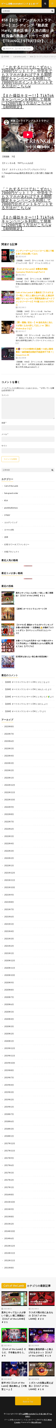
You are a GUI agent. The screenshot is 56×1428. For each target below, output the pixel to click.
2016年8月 (9, 1194)
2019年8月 (9, 1070)
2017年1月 (9, 1187)
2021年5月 (9, 924)
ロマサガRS (9, 530)
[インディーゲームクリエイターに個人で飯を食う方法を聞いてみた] (7, 255)
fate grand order (11, 493)
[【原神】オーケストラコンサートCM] (7, 613)
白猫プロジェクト (11, 551)
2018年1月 (9, 1136)
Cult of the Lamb (24, 48)
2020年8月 (9, 990)
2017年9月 (9, 1158)
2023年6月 (9, 741)
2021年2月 (9, 946)
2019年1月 (9, 1107)
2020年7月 (9, 997)
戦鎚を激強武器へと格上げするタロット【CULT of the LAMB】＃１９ (41, 1352)
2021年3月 (9, 938)
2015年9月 (9, 1209)
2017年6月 (9, 1165)
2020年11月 (9, 968)
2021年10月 (9, 887)
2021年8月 (9, 902)
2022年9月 (9, 807)
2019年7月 (9, 1077)
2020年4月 (9, 1019)
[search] (52, 11)
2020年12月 (9, 960)
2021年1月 (9, 953)
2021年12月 (9, 873)
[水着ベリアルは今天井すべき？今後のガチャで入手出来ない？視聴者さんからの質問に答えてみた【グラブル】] (7, 645)
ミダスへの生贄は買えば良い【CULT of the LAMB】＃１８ (41, 1385)
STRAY (7, 515)
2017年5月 (9, 1173)
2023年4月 (9, 756)
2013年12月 (9, 1246)
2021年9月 (9, 895)
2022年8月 (9, 814)
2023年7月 (9, 734)
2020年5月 (9, 1012)
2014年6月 (9, 1238)
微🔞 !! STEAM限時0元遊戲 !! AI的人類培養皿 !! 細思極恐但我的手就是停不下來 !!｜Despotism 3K (35, 352)
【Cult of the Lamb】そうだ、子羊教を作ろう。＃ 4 (13, 1352)
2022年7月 (9, 821)
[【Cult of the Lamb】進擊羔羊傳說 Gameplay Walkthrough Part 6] (7, 273)
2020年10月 (9, 975)
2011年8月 (9, 1268)
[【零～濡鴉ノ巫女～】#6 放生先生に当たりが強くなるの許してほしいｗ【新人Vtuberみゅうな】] (7, 327)
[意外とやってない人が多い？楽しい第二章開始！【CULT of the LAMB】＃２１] (7, 598)
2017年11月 (9, 1150)
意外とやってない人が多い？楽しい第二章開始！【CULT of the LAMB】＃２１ (13, 1317)
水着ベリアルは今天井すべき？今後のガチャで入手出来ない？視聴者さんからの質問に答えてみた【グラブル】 (34, 643)
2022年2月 (9, 858)
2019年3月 (9, 1092)
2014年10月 (9, 1231)
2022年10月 (9, 799)
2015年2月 (9, 1224)
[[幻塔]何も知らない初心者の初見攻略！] (7, 661)
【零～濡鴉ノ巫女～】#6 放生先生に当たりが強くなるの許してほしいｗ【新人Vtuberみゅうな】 (34, 325)
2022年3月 (9, 851)
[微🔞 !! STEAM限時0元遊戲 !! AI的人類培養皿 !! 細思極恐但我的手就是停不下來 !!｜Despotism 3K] (7, 353)
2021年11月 (9, 880)
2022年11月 (9, 792)
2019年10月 (9, 1063)
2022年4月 (9, 843)
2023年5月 (9, 748)
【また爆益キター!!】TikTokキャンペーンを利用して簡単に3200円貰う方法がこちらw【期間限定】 (27, 101)
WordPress (36, 1422)
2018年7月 (9, 1114)
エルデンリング (10, 522)
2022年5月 (9, 836)
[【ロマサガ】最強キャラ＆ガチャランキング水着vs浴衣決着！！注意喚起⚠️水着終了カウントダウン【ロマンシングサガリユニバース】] (7, 629)
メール (4, 434)
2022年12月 (9, 785)
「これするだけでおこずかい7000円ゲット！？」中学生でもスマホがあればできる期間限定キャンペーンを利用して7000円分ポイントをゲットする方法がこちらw (27, 76)
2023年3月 (9, 763)
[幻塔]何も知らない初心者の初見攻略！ (32, 656)
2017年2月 (9, 1180)
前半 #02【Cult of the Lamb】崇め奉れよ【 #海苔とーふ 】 (14, 1385)
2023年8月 (9, 726)
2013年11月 (9, 1253)
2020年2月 (9, 1033)
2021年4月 (9, 931)
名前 (3, 423)
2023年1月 (9, 778)
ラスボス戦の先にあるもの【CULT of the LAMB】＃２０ (41, 1315)
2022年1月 (9, 865)
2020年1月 (9, 1041)
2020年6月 (9, 1004)
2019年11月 (9, 1055)
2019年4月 (9, 1085)
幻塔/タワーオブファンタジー (16, 544)
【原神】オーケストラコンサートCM (31, 609)
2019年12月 (9, 1048)
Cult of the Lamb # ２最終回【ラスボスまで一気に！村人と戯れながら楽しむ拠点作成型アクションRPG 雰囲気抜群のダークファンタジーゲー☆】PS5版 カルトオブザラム (35, 298)
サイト (4, 446)
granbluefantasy (11, 508)
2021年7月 (9, 909)
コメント (5, 395)
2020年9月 (9, 982)
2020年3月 (9, 1026)
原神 (6, 537)
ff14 (6, 500)
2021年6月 (9, 916)
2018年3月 (9, 1129)
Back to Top (28, 1401)
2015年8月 (9, 1216)
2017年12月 (9, 1143)
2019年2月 (9, 1099)
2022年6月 (9, 829)
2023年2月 (9, 770)
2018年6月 (9, 1121)
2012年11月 (9, 1260)
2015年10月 (9, 1202)
